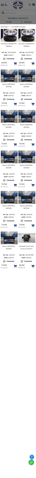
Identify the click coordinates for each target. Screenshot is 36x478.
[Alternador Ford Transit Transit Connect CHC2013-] (26, 238)
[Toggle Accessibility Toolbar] (32, 457)
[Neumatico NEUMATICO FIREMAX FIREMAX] (9, 35)
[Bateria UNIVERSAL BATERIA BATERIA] (9, 75)
